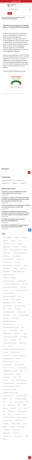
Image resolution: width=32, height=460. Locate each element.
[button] (29, 172)
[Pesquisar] (30, 9)
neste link (23, 71)
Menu (9, 13)
